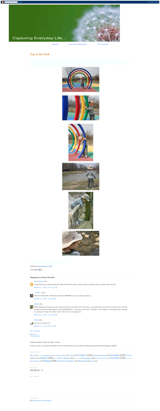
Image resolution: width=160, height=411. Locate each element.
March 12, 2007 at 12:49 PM (45, 315)
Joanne (129, 355)
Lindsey (36, 304)
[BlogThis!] (36, 270)
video (92, 361)
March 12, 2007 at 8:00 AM (45, 299)
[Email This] (34, 270)
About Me (55, 44)
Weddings (82, 361)
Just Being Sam (39, 281)
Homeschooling (99, 355)
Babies (32, 355)
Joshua (43, 358)
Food (71, 355)
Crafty (39, 355)
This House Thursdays (65, 361)
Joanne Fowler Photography (78, 44)
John (35, 358)
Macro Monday (64, 358)
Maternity (76, 358)
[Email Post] (31, 269)
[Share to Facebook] (39, 270)
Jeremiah (114, 355)
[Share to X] (38, 270)
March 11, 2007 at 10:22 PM (45, 287)
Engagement (48, 355)
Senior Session (34, 361)
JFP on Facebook (103, 44)
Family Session (61, 355)
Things (46, 361)
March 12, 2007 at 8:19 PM (45, 326)
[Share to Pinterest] (41, 270)
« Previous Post (35, 336)
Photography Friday (102, 358)
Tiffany (36, 320)
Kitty (55, 358)
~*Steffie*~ (38, 293)
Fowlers (82, 355)
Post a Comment (35, 331)
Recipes (128, 358)
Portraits (114, 358)
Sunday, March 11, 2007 (44, 266)
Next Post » (33, 334)
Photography (86, 358)
